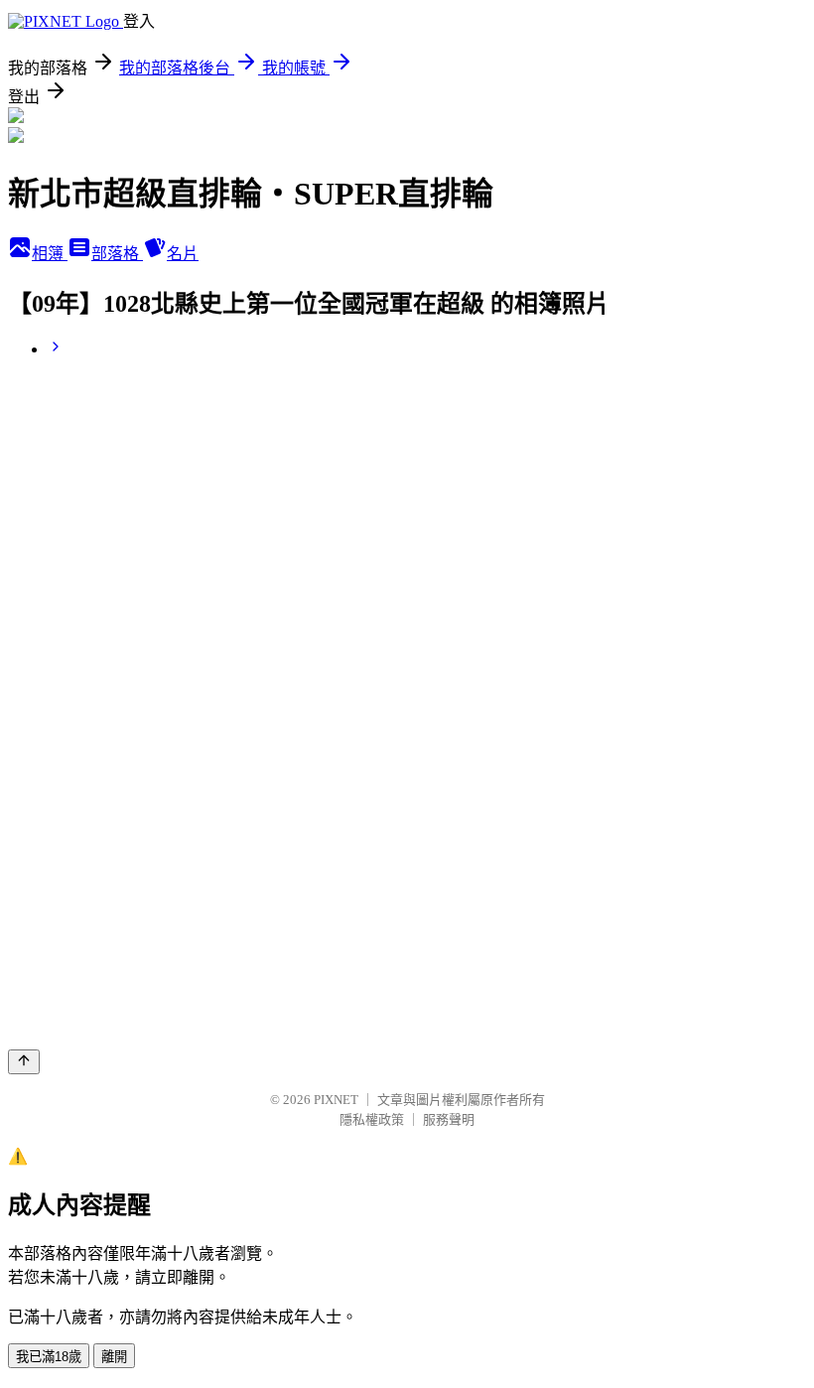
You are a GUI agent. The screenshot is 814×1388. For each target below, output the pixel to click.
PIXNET (336, 1099)
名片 (183, 253)
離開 (114, 1356)
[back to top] (24, 1061)
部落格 (117, 253)
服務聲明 (449, 1119)
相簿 (50, 253)
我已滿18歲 (48, 1356)
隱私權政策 (371, 1119)
